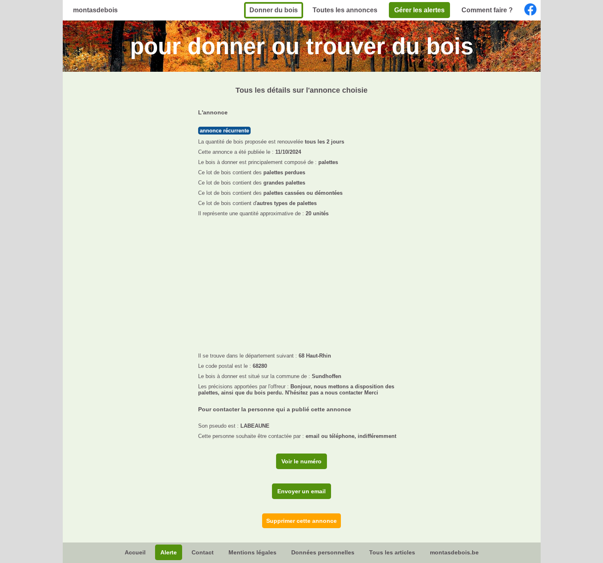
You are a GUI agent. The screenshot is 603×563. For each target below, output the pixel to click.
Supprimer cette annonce (301, 520)
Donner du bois (273, 10)
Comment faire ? (487, 10)
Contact (203, 552)
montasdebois (95, 10)
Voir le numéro (301, 461)
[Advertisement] (301, 282)
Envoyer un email (301, 491)
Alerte (168, 552)
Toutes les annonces (345, 10)
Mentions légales (252, 552)
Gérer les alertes (419, 10)
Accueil (135, 552)
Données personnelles (322, 552)
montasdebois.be (454, 552)
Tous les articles (392, 552)
